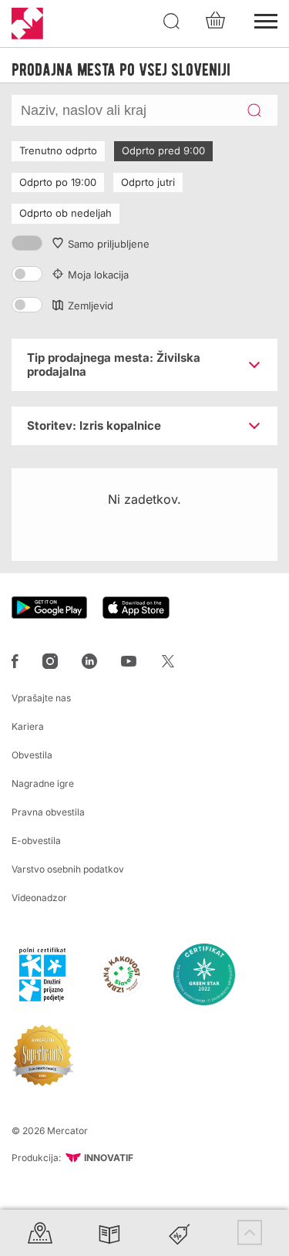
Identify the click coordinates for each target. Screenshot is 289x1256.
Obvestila (32, 755)
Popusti (179, 1232)
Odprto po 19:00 (57, 182)
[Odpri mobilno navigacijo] (265, 19)
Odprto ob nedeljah (65, 213)
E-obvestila (36, 840)
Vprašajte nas (41, 698)
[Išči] (171, 21)
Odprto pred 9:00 (163, 150)
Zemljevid (90, 305)
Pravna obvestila (48, 812)
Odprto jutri (148, 182)
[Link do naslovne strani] (27, 23)
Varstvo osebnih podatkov (68, 869)
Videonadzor (39, 897)
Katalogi (109, 1232)
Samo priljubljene (109, 244)
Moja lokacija (98, 274)
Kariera (28, 726)
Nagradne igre (43, 783)
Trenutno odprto (58, 150)
